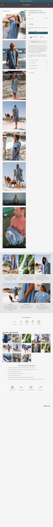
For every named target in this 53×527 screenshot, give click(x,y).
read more (30, 57)
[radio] (29, 21)
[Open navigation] (2, 4)
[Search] (48, 4)
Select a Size (30, 18)
